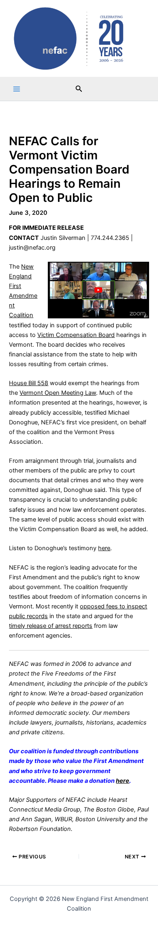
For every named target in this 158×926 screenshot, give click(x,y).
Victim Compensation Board (76, 335)
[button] (79, 89)
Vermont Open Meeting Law (57, 392)
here (104, 548)
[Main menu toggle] (16, 89)
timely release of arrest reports (50, 625)
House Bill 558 (28, 383)
